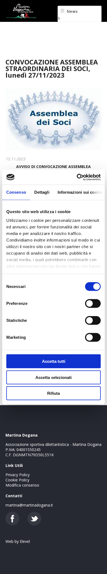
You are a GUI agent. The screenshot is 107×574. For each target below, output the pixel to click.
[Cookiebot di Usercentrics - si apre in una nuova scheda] (77, 177)
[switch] (93, 303)
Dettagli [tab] (41, 192)
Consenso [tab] (16, 192)
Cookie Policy (17, 479)
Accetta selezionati (53, 377)
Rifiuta (53, 393)
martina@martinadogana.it (29, 505)
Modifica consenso (22, 485)
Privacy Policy (17, 474)
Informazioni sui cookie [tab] (80, 192)
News (72, 11)
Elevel (25, 541)
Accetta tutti (53, 361)
